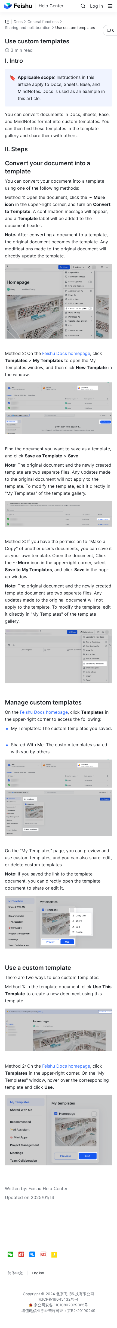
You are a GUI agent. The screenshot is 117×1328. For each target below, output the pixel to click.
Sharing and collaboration (27, 27)
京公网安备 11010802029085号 (60, 1305)
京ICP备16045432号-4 (58, 1299)
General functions (43, 21)
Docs (18, 21)
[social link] (13, 1255)
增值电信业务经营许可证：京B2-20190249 (58, 1310)
